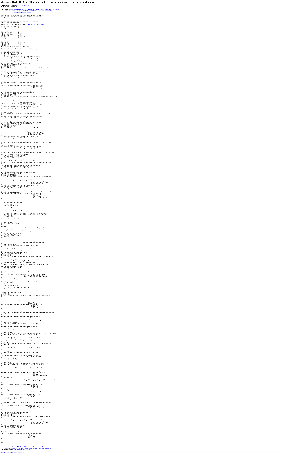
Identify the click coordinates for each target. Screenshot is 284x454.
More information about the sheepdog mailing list (12, 452)
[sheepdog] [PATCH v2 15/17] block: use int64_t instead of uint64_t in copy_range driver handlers (35, 9)
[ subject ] (24, 12)
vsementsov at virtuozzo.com (23, 5)
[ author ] (29, 12)
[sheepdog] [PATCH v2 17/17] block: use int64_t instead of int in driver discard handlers (31, 10)
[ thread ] (19, 12)
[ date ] (15, 12)
